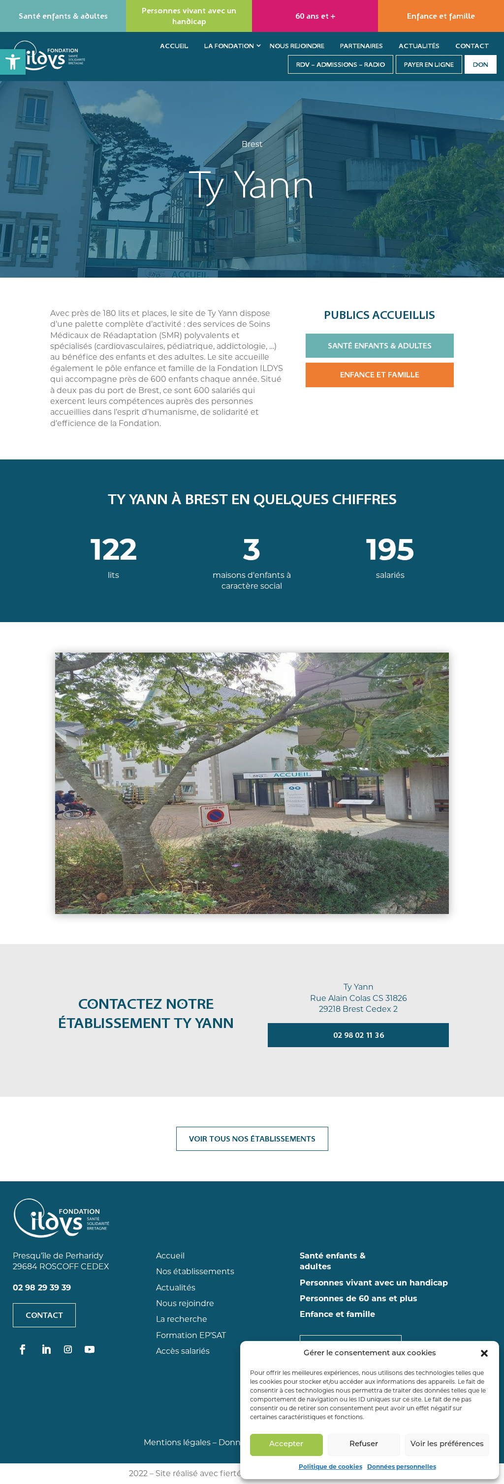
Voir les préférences (447, 1444)
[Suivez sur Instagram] (68, 1349)
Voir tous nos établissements (252, 1138)
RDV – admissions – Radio (340, 64)
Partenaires (361, 46)
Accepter (286, 1444)
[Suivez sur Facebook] (22, 1349)
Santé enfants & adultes (380, 345)
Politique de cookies (330, 1466)
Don (480, 64)
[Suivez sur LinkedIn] (46, 1349)
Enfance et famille (379, 374)
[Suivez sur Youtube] (89, 1349)
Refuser (363, 1444)
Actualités (419, 46)
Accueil (174, 46)
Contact (472, 46)
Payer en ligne (429, 64)
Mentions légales (177, 1442)
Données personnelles (401, 1466)
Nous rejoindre (297, 46)
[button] (13, 62)
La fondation (229, 46)
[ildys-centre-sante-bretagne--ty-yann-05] (252, 782)
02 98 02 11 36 (358, 1034)
